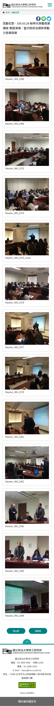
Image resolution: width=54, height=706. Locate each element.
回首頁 (38, 630)
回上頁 (16, 630)
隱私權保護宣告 (27, 701)
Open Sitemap (27, 641)
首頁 (7, 13)
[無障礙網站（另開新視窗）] (27, 686)
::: (3, 22)
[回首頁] (23, 5)
